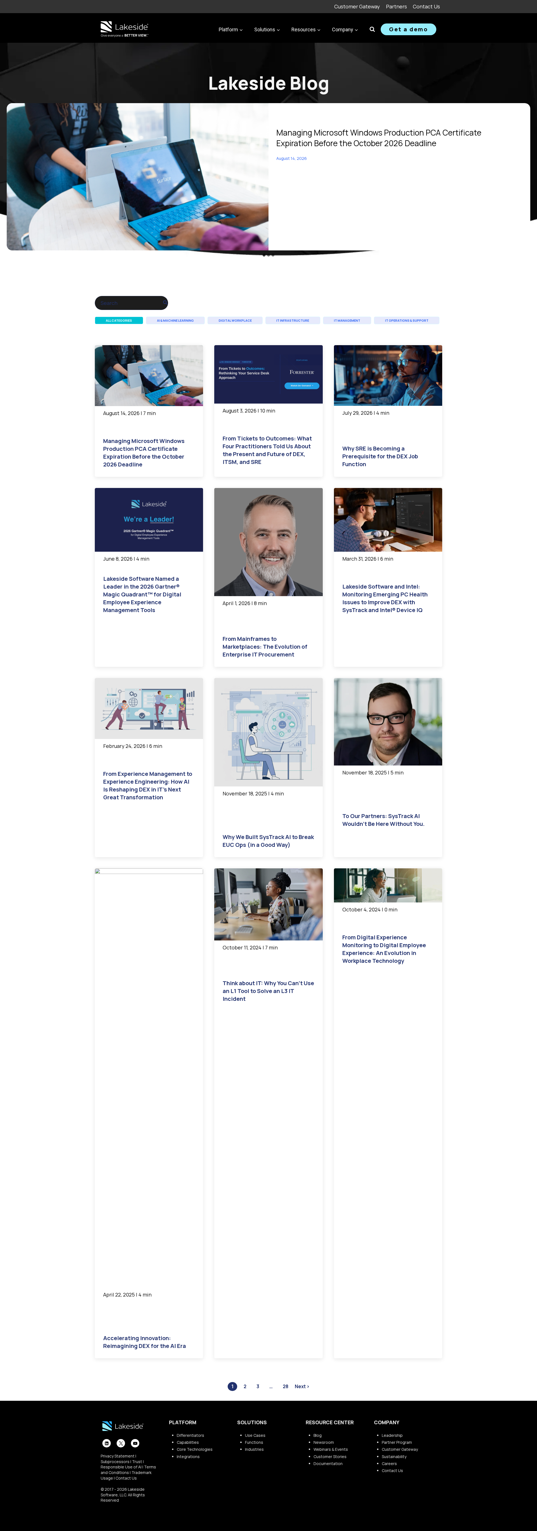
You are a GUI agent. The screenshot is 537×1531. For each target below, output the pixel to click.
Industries (254, 1449)
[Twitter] (121, 1443)
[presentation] (137, 176)
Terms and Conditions (128, 1469)
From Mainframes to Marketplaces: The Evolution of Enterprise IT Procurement (265, 646)
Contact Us (426, 6)
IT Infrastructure (292, 320)
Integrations (188, 1456)
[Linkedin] (106, 1443)
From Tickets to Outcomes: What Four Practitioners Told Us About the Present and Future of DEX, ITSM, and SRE (267, 450)
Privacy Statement (118, 1456)
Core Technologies (195, 1449)
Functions (254, 1442)
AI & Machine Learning (175, 320)
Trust (137, 1461)
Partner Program (397, 1442)
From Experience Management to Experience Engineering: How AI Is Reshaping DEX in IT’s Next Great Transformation (147, 785)
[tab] (264, 255)
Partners (396, 6)
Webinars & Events (331, 1449)
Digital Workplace (235, 320)
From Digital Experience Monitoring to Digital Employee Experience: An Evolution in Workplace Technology (384, 948)
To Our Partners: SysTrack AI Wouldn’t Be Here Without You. (383, 820)
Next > (302, 1386)
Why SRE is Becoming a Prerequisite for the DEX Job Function (380, 456)
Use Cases (255, 1435)
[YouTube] (135, 1443)
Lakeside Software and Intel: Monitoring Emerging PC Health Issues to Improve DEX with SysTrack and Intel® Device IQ (385, 598)
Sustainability (394, 1456)
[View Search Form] (372, 29)
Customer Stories (330, 1456)
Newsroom (324, 1442)
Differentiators (190, 1435)
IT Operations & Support (406, 320)
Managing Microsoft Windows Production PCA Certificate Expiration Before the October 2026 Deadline (378, 137)
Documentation (328, 1463)
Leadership (392, 1435)
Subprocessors (115, 1461)
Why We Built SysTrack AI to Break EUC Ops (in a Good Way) (268, 841)
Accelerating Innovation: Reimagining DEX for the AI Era (144, 1342)
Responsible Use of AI (121, 1467)
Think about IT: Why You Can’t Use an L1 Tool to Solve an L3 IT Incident (268, 991)
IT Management (347, 320)
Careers (389, 1463)
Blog (318, 1435)
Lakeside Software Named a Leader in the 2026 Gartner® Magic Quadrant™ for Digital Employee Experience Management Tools (142, 594)
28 (285, 1386)
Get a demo (408, 29)
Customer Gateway (357, 6)
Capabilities (188, 1442)
